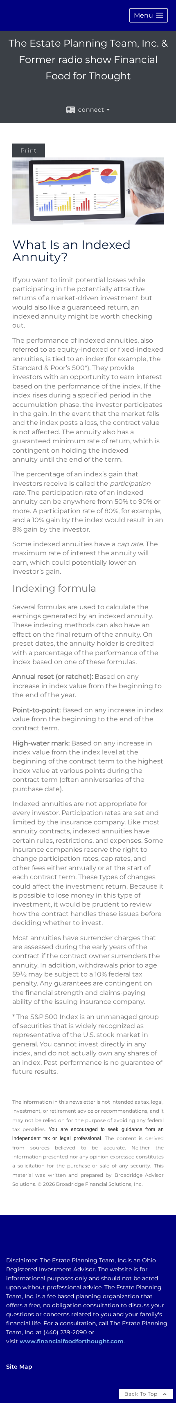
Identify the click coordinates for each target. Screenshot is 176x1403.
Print (28, 150)
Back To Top (141, 1394)
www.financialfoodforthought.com (72, 1341)
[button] (148, 15)
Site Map (19, 1366)
